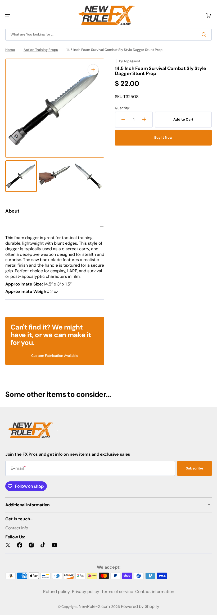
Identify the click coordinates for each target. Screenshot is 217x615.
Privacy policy (85, 591)
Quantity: (122, 108)
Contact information (154, 591)
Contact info (16, 528)
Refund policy (56, 591)
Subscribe (194, 468)
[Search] (205, 34)
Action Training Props (41, 50)
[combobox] (108, 35)
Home (10, 50)
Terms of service (117, 591)
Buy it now (163, 137)
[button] (7, 15)
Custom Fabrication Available (54, 355)
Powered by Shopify (140, 606)
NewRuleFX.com (94, 606)
